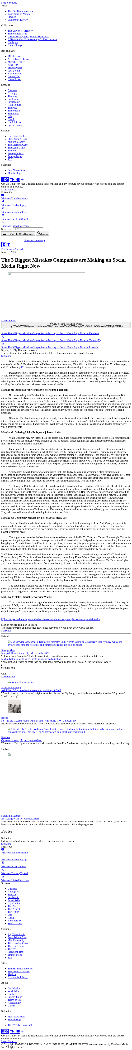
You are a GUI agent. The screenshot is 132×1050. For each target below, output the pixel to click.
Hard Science (14, 122)
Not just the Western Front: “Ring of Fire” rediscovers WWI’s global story (38, 720)
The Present (14, 110)
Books (4, 717)
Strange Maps (15, 156)
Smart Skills (14, 102)
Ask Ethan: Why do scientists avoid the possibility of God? (31, 690)
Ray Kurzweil (15, 73)
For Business (8, 249)
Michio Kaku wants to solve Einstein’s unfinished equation (31, 659)
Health (11, 119)
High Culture (14, 104)
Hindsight (13, 42)
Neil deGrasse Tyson (18, 59)
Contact (12, 994)
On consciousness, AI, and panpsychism (21, 740)
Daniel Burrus (8, 320)
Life (10, 116)
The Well (12, 150)
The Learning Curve (18, 144)
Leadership (13, 99)
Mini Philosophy (16, 141)
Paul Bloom (14, 70)
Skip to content (9, 2)
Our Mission (14, 988)
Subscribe (20, 249)
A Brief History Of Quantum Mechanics (28, 36)
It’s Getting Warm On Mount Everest (20, 818)
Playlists (12, 16)
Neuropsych (14, 93)
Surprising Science (10, 815)
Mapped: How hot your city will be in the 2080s (25, 653)
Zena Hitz (13, 64)
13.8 (10, 159)
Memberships (14, 173)
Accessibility (14, 1002)
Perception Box (16, 153)
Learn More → (9, 189)
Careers (11, 1005)
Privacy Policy (15, 997)
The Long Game (16, 147)
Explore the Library (18, 19)
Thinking (12, 96)
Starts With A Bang (17, 139)
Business (12, 90)
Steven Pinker (15, 67)
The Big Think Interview (20, 11)
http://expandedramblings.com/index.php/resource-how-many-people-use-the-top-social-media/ (52, 619)
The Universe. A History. (20, 30)
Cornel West (14, 76)
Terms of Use (14, 999)
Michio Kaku (14, 56)
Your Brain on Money (19, 14)
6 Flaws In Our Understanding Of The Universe (32, 39)
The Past (12, 107)
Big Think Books (16, 136)
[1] (22, 367)
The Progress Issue (17, 33)
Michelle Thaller (16, 62)
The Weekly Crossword (20, 1025)
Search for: (6, 229)
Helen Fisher (14, 79)
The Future (13, 113)
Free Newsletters (16, 170)
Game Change (15, 45)
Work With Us (15, 991)
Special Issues (15, 125)
